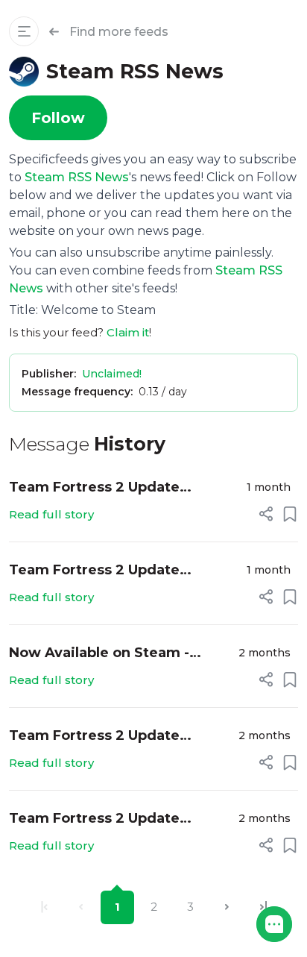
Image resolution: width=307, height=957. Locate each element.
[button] (274, 924)
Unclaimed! (112, 373)
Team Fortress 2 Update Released (94, 488)
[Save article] (290, 514)
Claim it (128, 332)
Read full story (51, 514)
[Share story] (266, 514)
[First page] (44, 907)
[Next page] (227, 907)
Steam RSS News (77, 177)
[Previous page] (81, 907)
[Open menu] (24, 31)
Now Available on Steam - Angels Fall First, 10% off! (99, 653)
